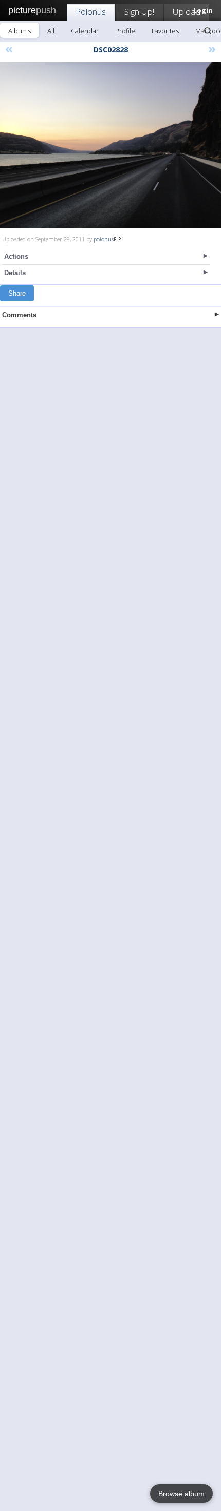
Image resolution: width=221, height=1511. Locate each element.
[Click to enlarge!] (110, 145)
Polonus (91, 11)
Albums (19, 30)
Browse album (181, 1493)
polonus (104, 239)
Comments (19, 315)
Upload (186, 11)
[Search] (207, 31)
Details (15, 273)
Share (17, 293)
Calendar (85, 30)
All (50, 30)
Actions (16, 256)
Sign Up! (139, 11)
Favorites (165, 30)
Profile (125, 30)
